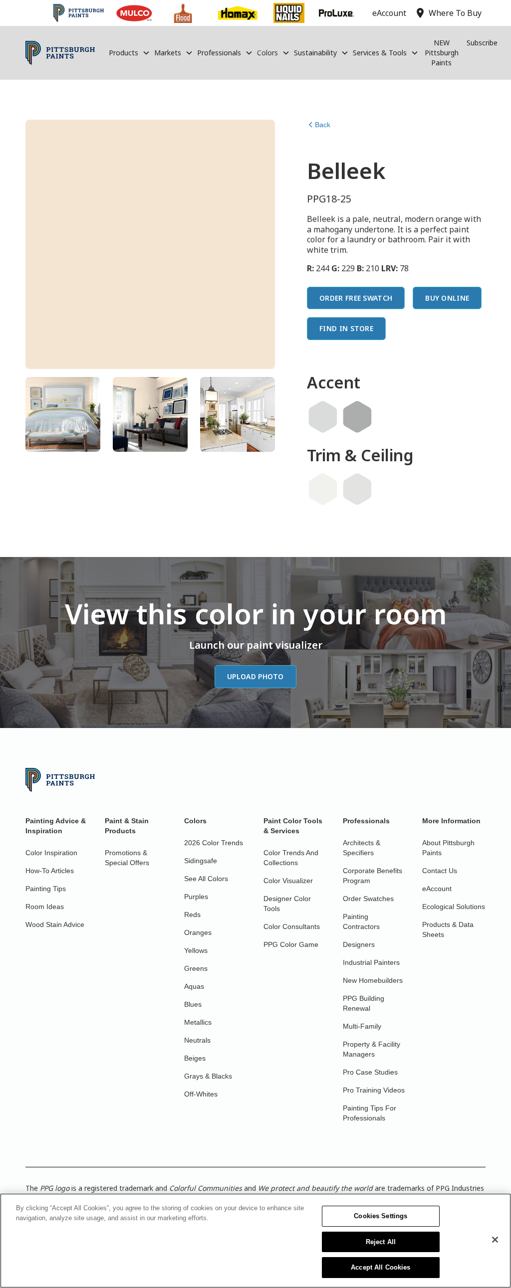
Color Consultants (291, 926)
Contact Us (439, 871)
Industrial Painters (371, 962)
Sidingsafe (200, 861)
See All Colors (206, 879)
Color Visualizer (288, 881)
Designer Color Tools (287, 904)
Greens (196, 968)
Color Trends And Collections (290, 858)
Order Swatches (368, 899)
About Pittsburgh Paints (448, 848)
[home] (60, 53)
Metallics (198, 1022)
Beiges (195, 1058)
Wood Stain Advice (54, 924)
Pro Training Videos (374, 1090)
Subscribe (482, 42)
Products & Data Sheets (448, 929)
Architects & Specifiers (361, 848)
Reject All (381, 1242)
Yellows (196, 950)
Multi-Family (362, 1026)
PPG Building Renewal (363, 1003)
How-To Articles (49, 871)
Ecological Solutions (453, 907)
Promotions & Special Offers (127, 858)
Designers (359, 944)
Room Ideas (44, 907)
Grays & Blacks (208, 1076)
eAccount (437, 889)
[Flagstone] (357, 417)
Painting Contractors (361, 921)
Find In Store (346, 328)
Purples (196, 897)
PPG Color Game (290, 944)
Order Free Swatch (355, 298)
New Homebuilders (373, 980)
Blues (193, 1004)
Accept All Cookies (380, 1267)
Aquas (194, 986)
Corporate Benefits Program (372, 876)
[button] (129, 53)
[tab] (62, 414)
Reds (192, 915)
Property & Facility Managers (371, 1049)
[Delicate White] (323, 489)
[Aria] (357, 489)
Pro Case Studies (370, 1072)
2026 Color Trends (213, 843)
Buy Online (447, 298)
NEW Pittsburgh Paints (442, 52)
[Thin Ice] (323, 417)
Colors (267, 52)
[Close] (495, 1240)
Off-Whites (201, 1094)
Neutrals (197, 1040)
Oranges (198, 932)
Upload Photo (255, 676)
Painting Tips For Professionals (369, 1113)
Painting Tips (45, 889)
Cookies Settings (380, 1216)
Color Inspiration (51, 853)
